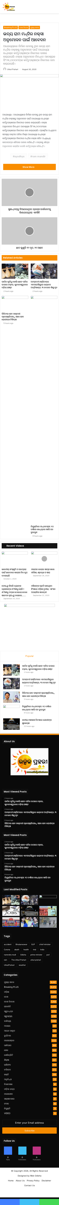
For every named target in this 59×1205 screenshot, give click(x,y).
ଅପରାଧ (7, 1026)
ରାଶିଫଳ (7, 1064)
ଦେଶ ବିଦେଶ (23, 27)
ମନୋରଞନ (8, 1094)
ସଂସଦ (6, 1103)
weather (22, 965)
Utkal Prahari (12, 69)
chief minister (45, 944)
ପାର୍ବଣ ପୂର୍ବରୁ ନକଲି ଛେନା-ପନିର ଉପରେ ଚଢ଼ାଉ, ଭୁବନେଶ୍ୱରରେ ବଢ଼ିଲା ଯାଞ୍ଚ (15, 284)
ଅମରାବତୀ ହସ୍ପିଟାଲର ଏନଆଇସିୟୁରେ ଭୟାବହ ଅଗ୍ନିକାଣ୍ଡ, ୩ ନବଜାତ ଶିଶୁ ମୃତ (44, 284)
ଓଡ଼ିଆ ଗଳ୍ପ (9, 1089)
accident (7, 944)
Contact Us (29, 1185)
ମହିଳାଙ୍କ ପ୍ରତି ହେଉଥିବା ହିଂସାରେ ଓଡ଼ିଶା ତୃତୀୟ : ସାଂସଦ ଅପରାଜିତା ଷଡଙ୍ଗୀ (43, 589)
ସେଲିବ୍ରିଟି (8, 1055)
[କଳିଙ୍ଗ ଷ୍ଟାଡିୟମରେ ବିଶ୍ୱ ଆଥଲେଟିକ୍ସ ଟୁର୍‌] (11, 922)
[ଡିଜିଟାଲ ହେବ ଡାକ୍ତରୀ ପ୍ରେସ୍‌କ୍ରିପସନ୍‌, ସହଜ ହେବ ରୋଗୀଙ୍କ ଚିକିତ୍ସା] (15, 303)
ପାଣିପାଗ (7, 1045)
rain (5, 960)
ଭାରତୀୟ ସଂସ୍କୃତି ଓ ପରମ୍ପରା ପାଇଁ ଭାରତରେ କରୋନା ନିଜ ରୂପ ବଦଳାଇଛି (14, 572)
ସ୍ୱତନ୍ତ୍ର (8, 1011)
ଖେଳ (6, 1050)
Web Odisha (35, 1175)
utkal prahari (35, 960)
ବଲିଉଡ (7, 1069)
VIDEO (7, 1113)
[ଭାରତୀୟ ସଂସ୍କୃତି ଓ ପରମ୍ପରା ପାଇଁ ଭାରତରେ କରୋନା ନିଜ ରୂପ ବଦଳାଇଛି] (15, 558)
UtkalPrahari (9, 965)
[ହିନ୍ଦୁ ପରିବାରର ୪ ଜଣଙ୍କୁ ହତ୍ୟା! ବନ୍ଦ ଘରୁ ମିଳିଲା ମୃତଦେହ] (29, 922)
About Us (20, 1180)
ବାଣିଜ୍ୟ (7, 1021)
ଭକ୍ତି (6, 1074)
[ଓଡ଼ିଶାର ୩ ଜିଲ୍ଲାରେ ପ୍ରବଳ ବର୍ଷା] (48, 922)
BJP (33, 944)
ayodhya (19, 156)
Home (11, 1180)
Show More (29, 167)
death (16, 949)
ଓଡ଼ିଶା (6, 992)
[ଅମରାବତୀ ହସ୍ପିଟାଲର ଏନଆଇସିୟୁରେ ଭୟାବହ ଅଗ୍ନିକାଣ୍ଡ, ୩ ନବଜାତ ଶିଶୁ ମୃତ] (44, 271)
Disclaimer (46, 1180)
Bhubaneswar (21, 944)
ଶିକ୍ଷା (6, 1060)
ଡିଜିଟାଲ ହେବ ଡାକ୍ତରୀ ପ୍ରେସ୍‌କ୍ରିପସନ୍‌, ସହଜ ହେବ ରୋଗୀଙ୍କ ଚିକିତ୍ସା (13, 316)
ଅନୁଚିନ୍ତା (8, 1079)
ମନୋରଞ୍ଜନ (9, 1040)
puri (48, 955)
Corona (7, 949)
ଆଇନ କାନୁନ (9, 1030)
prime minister (36, 955)
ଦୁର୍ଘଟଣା (7, 1035)
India (42, 949)
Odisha (23, 955)
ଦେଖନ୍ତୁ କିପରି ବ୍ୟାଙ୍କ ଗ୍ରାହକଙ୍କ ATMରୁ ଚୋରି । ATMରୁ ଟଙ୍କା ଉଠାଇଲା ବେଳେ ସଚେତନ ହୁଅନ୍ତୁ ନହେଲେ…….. (14, 590)
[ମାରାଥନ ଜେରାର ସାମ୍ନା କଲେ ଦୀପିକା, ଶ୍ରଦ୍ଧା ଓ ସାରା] (44, 558)
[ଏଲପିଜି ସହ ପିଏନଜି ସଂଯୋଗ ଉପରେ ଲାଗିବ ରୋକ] (48, 911)
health (26, 949)
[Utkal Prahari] (8, 6)
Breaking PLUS (10, 27)
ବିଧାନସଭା (8, 1084)
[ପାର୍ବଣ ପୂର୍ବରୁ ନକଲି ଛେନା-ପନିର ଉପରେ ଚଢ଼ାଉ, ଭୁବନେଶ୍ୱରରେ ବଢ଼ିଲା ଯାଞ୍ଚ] (15, 271)
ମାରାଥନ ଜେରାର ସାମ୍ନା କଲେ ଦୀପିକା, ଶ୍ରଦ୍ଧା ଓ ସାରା (42, 571)
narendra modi (10, 955)
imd (34, 949)
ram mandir (39, 156)
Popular (29, 656)
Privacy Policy (33, 1180)
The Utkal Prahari (18, 960)
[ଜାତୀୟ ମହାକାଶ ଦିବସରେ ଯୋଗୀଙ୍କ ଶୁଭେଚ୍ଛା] (11, 724)
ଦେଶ (6, 996)
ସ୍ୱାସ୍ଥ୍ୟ (8, 1016)
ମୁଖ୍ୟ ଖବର (34, 27)
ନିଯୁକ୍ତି (7, 1108)
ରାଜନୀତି (7, 1006)
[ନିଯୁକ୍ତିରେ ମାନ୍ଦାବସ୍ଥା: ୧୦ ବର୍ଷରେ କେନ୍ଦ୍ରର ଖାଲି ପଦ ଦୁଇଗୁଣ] (44, 410)
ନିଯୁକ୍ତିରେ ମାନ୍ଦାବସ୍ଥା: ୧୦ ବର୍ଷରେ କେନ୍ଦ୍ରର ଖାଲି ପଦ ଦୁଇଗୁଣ (42, 529)
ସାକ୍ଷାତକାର (9, 1098)
